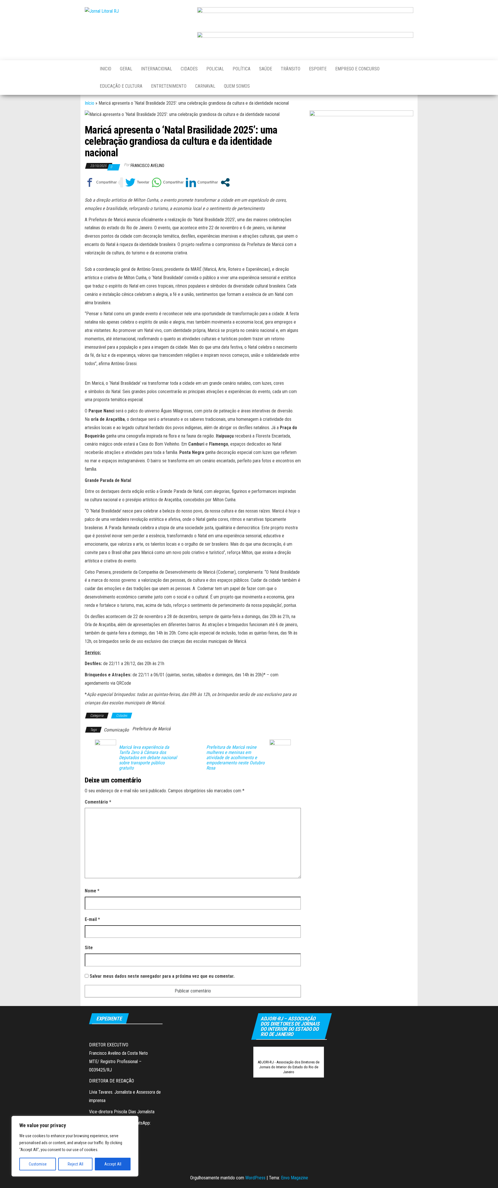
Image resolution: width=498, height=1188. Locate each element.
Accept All (112, 1164)
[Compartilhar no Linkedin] (202, 182)
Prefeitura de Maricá (151, 728)
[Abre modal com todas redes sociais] (225, 182)
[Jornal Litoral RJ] (87, 69)
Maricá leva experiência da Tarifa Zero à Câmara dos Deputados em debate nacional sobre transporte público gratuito (148, 758)
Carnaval (205, 86)
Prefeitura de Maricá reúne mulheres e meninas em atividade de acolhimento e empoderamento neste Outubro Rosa (235, 758)
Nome (92, 891)
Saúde (265, 69)
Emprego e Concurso (357, 69)
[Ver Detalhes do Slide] (305, 17)
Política (241, 69)
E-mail (92, 919)
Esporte (318, 69)
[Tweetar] (137, 182)
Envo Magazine (294, 1178)
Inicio (105, 69)
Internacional (156, 69)
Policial (215, 69)
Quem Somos (237, 86)
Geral (126, 69)
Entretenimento (168, 86)
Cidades (189, 69)
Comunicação (116, 730)
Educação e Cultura (121, 86)
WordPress (255, 1178)
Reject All (75, 1164)
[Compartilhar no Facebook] (101, 182)
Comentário (98, 802)
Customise (38, 1164)
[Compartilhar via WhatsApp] (168, 182)
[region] (75, 1146)
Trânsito (290, 69)
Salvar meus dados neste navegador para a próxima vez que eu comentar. (162, 976)
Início (89, 103)
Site (89, 947)
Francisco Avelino (147, 165)
